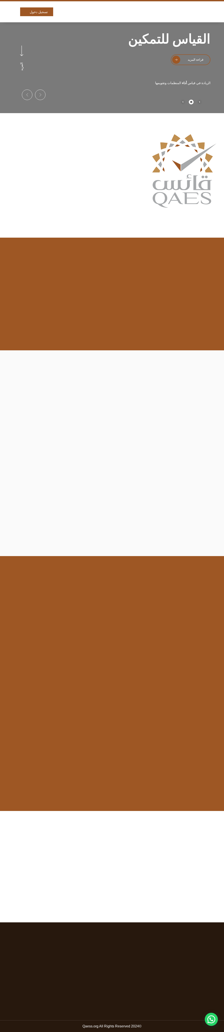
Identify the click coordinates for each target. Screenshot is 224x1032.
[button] (40, 95)
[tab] (199, 102)
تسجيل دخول (39, 12)
